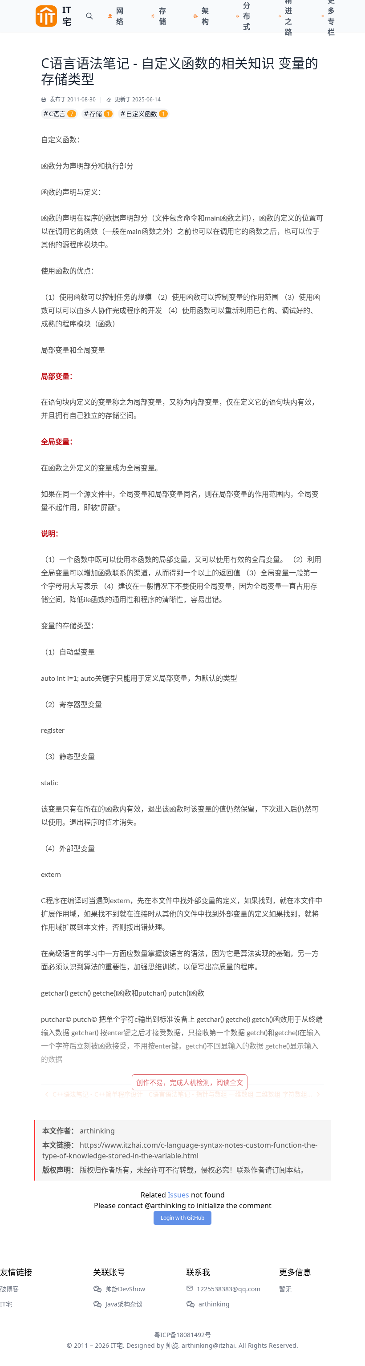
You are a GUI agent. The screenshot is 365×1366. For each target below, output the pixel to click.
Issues (178, 1195)
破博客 (9, 1289)
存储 (162, 16)
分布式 (246, 16)
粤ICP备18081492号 (182, 1334)
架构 (205, 16)
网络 (119, 16)
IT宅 (6, 1304)
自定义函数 (145, 113)
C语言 (61, 113)
